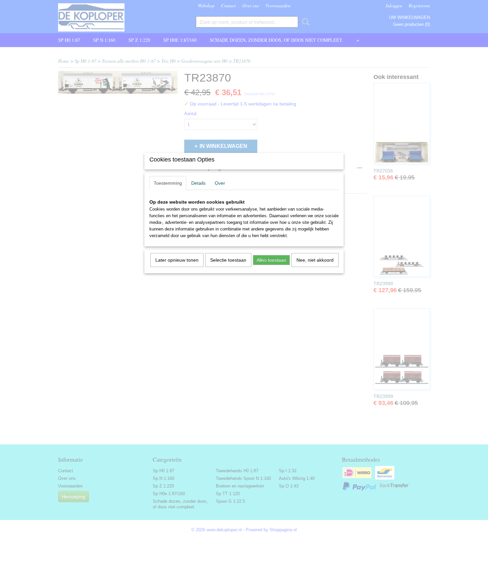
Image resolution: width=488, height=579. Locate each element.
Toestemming (168, 183)
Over (220, 183)
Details (198, 183)
